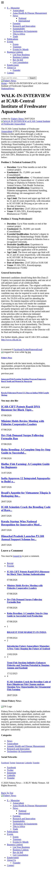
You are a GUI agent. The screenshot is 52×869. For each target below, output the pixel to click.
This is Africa (19, 34)
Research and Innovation (24, 26)
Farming (16, 23)
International (24, 21)
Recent (10, 563)
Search (33, 78)
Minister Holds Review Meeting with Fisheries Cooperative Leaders (22, 422)
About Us (11, 67)
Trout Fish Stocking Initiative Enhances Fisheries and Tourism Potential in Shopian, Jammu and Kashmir (28, 665)
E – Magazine (13, 8)
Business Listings (15, 52)
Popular (10, 566)
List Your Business (21, 54)
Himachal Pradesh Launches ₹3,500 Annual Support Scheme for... (22, 538)
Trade (15, 36)
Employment (13, 65)
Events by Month (20, 49)
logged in (17, 556)
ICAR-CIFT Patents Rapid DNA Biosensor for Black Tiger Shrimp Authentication (28, 572)
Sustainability (19, 28)
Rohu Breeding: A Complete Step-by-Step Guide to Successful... (25, 451)
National (22, 18)
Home (4, 83)
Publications (12, 39)
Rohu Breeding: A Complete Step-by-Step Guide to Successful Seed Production (27, 614)
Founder (16, 70)
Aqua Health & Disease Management (30, 13)
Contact (10, 73)
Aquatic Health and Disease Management (26, 746)
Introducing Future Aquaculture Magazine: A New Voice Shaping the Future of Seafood (28, 647)
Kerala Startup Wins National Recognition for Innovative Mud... (21, 523)
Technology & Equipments (25, 31)
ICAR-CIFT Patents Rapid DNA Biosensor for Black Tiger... (20, 408)
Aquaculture (18, 10)
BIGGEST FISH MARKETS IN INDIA (26, 632)
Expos (15, 44)
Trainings (17, 47)
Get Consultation (20, 62)
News (15, 15)
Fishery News (17, 118)
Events (10, 41)
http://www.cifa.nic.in (11, 339)
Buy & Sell (18, 60)
